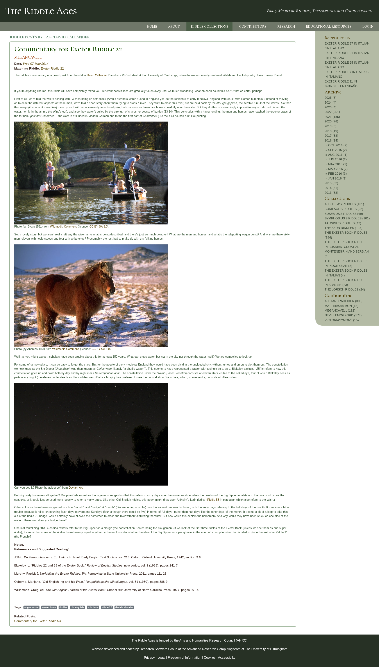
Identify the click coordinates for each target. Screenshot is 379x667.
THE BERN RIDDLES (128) (343, 228)
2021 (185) (332, 116)
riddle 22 (107, 607)
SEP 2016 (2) (337, 150)
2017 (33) (331, 135)
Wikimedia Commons (63, 226)
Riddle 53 (213, 499)
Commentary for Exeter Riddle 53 (37, 621)
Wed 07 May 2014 (35, 63)
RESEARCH (286, 26)
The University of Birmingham (266, 649)
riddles (63, 607)
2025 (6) (330, 97)
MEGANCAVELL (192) (340, 310)
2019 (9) (330, 126)
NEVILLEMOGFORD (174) (343, 315)
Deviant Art (76, 487)
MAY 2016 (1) (337, 164)
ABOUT (174, 26)
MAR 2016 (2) (338, 169)
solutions (93, 607)
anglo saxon (31, 607)
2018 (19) (331, 131)
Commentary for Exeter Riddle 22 (68, 49)
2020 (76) (331, 121)
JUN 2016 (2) (337, 159)
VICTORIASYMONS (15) (342, 320)
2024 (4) (330, 102)
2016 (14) (331, 140)
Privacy (149, 657)
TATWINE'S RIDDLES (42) (343, 223)
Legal (161, 657)
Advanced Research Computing (209, 649)
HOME (152, 26)
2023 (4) (330, 107)
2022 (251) (332, 112)
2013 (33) (331, 192)
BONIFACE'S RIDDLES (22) (344, 209)
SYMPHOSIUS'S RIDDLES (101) (347, 218)
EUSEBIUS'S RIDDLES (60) (344, 213)
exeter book (49, 607)
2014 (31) (331, 188)
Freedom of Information (184, 657)
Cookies (210, 657)
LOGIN (368, 26)
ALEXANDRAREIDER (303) (344, 301)
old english (77, 607)
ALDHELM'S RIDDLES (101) (344, 204)
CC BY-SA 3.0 (98, 226)
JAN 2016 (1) (337, 178)
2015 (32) (331, 183)
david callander (124, 607)
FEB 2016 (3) (337, 173)
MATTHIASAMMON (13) (341, 306)
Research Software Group (158, 649)
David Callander (97, 75)
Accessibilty (226, 657)
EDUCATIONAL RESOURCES (328, 26)
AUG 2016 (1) (337, 154)
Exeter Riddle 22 (52, 68)
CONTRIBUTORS (252, 26)
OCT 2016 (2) (337, 145)
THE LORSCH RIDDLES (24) (345, 289)
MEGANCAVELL (28, 57)
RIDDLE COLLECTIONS (209, 26)
